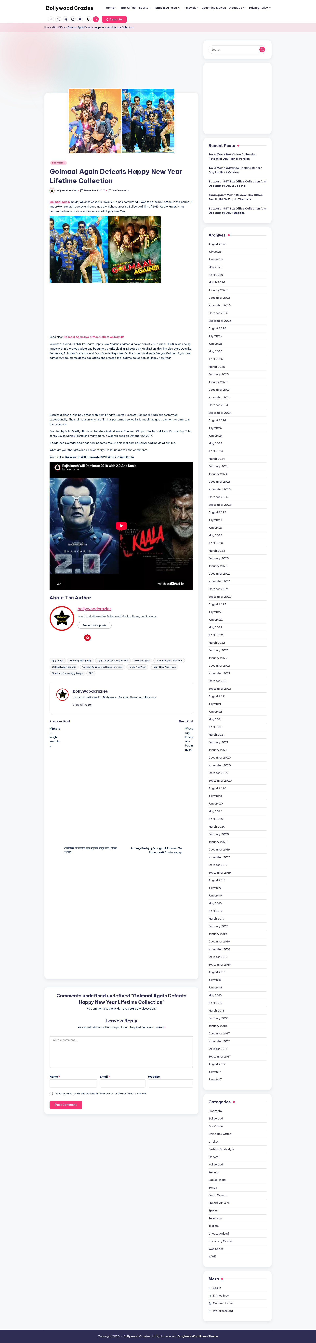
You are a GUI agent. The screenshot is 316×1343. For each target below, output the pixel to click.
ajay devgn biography (80, 660)
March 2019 (216, 918)
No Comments (121, 190)
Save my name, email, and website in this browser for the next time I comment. (101, 1093)
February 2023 (219, 558)
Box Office (59, 27)
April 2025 (216, 359)
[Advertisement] (121, 68)
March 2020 (217, 826)
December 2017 (219, 1033)
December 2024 (220, 389)
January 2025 (218, 382)
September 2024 (220, 413)
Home (47, 27)
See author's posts (94, 625)
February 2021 (218, 742)
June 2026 (216, 259)
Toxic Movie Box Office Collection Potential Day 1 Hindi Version (232, 157)
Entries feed (221, 1295)
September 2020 (220, 780)
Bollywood (216, 1118)
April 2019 (215, 911)
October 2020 (218, 773)
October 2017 (218, 1049)
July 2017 (215, 1072)
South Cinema (218, 1195)
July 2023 (215, 520)
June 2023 (216, 527)
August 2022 (217, 604)
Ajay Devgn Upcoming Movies (113, 660)
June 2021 (215, 711)
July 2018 (215, 980)
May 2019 (215, 903)
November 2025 (220, 305)
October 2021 (218, 681)
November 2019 (219, 857)
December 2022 (220, 573)
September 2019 (220, 872)
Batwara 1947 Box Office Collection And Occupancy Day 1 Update (237, 211)
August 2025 (217, 328)
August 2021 (217, 696)
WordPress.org (223, 1311)
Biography (215, 1111)
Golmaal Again (142, 660)
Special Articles (219, 1203)
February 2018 (218, 1018)
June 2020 (216, 803)
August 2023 (217, 512)
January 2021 (218, 750)
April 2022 (216, 635)
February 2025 (219, 374)
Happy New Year (137, 667)
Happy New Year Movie (164, 667)
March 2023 (217, 550)
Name (55, 1076)
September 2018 (220, 964)
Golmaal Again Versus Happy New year (102, 667)
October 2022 (218, 589)
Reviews (214, 1172)
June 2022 (216, 619)
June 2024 (216, 435)
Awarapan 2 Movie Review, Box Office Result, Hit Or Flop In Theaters (236, 197)
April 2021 (215, 727)
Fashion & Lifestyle (221, 1149)
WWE (212, 1256)
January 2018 (218, 1026)
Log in (217, 1288)
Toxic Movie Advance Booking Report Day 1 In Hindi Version (235, 170)
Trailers (214, 1226)
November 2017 (219, 1041)
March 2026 (217, 282)
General (214, 1157)
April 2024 (216, 451)
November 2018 (219, 949)
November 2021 (219, 673)
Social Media (217, 1180)
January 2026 (218, 290)
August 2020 (217, 788)
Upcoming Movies (221, 1241)
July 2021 (215, 704)
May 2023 (215, 535)
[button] (114, 19)
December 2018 (219, 941)
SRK (91, 673)
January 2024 (218, 474)
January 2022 (218, 658)
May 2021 (215, 719)
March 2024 (217, 459)
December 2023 (220, 481)
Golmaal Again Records (64, 667)
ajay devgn (57, 660)
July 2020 (215, 796)
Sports (213, 1210)
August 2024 (217, 420)
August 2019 (217, 880)
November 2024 (220, 397)
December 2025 (220, 297)
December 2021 (219, 665)
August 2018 (217, 972)
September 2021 (220, 688)
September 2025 (220, 321)
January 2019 (218, 934)
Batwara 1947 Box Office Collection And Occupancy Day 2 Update (237, 184)
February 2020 (219, 834)
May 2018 (215, 995)
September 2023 (220, 505)
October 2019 (218, 865)
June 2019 (215, 895)
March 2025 (217, 367)
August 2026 (217, 244)
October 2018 (218, 957)
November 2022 (220, 581)
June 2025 (216, 343)
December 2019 (219, 849)
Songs (213, 1187)
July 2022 (215, 612)
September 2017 (220, 1056)
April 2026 (216, 275)
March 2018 (216, 1010)
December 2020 (220, 757)
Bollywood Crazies (69, 8)
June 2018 (215, 987)
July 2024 (215, 428)
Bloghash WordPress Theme (198, 1336)
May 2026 (215, 267)
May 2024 (215, 443)
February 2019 (218, 926)
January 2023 (218, 566)
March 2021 (216, 734)
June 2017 (215, 1079)
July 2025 (215, 336)
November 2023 (220, 489)
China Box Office (220, 1134)
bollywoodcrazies (94, 608)
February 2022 (219, 650)
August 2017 (217, 1064)
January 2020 (218, 842)
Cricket (213, 1141)
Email (105, 1076)
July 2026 (215, 252)
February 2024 (219, 466)
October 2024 (218, 405)
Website (154, 1076)
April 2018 (215, 1003)
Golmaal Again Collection (169, 660)
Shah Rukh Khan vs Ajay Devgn (67, 673)
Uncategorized (219, 1233)
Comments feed (224, 1303)
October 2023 (218, 497)
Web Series (216, 1249)
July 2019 (215, 888)
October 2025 (218, 313)
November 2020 (220, 765)
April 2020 (216, 819)
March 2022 (217, 642)
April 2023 (216, 543)
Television (215, 1218)
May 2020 (216, 811)
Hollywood (216, 1164)
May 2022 (215, 627)
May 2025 (215, 351)
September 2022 (220, 596)
